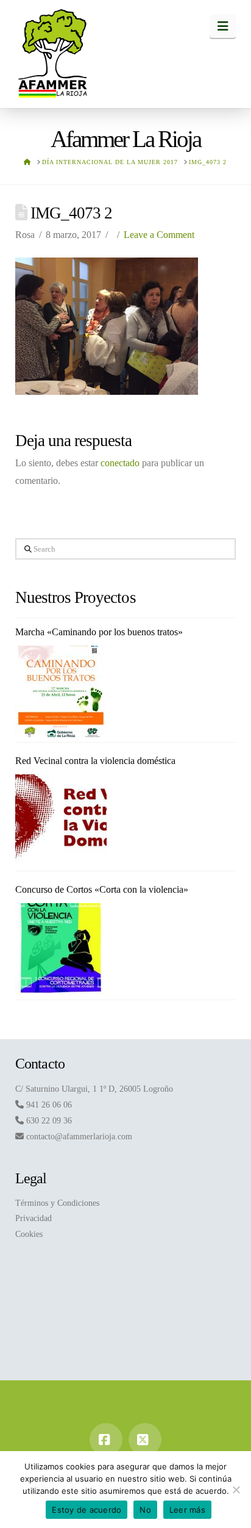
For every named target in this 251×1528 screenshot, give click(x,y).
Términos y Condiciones (57, 1203)
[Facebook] (106, 1439)
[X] (145, 1439)
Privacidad (33, 1218)
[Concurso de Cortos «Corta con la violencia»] (61, 949)
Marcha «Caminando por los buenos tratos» (99, 632)
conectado (120, 463)
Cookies (29, 1234)
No (145, 1510)
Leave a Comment (159, 234)
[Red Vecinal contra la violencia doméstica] (61, 820)
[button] (223, 26)
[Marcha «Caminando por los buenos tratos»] (61, 691)
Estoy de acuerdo (86, 1510)
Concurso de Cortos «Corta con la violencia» (101, 889)
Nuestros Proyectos (75, 597)
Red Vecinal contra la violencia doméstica (95, 760)
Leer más (187, 1510)
